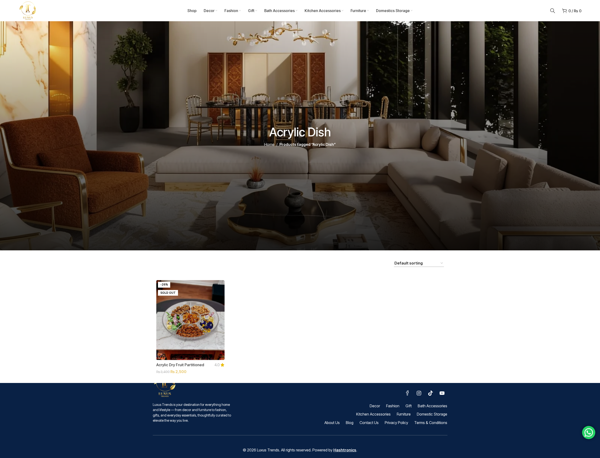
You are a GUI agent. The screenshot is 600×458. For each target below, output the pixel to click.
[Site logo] (28, 10)
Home (269, 144)
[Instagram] (419, 393)
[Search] (552, 10)
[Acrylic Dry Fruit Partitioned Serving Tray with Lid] (190, 320)
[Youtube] (442, 393)
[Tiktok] (430, 393)
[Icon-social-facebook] (407, 393)
